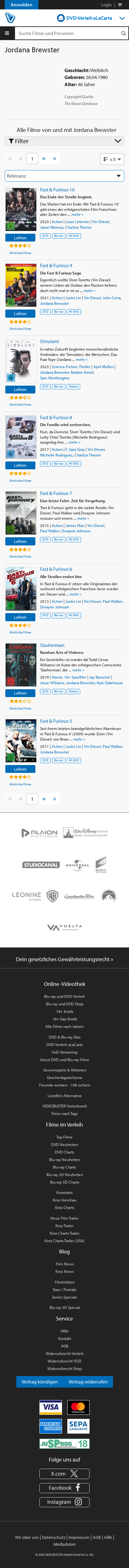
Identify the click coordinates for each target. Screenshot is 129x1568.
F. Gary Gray (75, 449)
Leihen (20, 238)
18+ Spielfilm (75, 677)
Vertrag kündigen (40, 1381)
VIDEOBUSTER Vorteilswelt (65, 1105)
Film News (65, 1263)
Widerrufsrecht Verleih (65, 1353)
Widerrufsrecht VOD (64, 1360)
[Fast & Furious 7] (21, 513)
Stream (73, 386)
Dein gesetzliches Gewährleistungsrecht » (64, 959)
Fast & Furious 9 (56, 265)
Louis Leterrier (77, 221)
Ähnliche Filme (20, 253)
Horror (57, 677)
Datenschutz (53, 1537)
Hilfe (65, 1330)
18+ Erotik (64, 1011)
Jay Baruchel (99, 677)
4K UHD (74, 236)
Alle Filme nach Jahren (64, 1026)
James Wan (75, 525)
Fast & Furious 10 (57, 189)
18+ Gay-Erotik (64, 1018)
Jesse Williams (52, 682)
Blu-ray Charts (64, 1166)
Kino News (64, 1271)
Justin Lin (73, 297)
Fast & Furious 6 (56, 569)
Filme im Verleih (64, 1124)
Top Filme (64, 1136)
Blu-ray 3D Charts (64, 1182)
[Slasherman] (21, 665)
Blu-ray (58, 236)
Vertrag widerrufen (88, 1381)
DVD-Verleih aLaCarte (89, 18)
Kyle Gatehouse (110, 682)
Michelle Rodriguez (56, 454)
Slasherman (52, 645)
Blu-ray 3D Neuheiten (64, 1174)
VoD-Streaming (64, 1052)
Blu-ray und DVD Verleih (64, 996)
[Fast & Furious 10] (21, 209)
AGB (64, 1345)
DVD (45, 236)
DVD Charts (64, 1151)
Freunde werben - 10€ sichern (64, 1084)
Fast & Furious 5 (56, 721)
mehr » (77, 214)
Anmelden (22, 5)
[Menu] (7, 33)
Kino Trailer (64, 1225)
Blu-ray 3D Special (64, 1307)
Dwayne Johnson (75, 530)
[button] (112, 159)
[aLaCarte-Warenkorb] (119, 5)
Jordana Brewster (54, 303)
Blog (64, 1251)
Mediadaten (65, 1544)
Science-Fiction (64, 366)
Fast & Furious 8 (56, 417)
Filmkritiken (65, 1281)
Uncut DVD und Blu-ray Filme (64, 1059)
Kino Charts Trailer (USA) (64, 1240)
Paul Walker (49, 530)
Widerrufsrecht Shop (64, 1368)
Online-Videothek (64, 983)
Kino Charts (64, 1207)
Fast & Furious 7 (56, 493)
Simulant (49, 341)
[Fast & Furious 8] (21, 437)
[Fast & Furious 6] (21, 589)
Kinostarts (64, 1192)
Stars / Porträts (64, 1289)
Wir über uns (27, 1537)
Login (106, 5)
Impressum (79, 1537)
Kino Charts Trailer (65, 1233)
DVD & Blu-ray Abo (64, 1036)
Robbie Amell (82, 372)
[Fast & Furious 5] (21, 741)
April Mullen (103, 366)
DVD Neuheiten (64, 1144)
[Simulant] (21, 361)
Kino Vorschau (64, 1199)
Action (57, 221)
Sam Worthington (55, 377)
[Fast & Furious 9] (21, 285)
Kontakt (64, 1338)
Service (64, 1318)
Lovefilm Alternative (65, 1095)
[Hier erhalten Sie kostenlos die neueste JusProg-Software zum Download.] (64, 1443)
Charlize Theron (78, 227)
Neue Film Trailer (64, 1218)
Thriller (84, 366)
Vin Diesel (100, 221)
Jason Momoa (51, 227)
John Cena (112, 297)
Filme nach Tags (64, 1113)
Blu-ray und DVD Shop (64, 1003)
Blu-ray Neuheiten (64, 1159)
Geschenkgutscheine (64, 1077)
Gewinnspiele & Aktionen (64, 1069)
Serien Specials (64, 1297)
